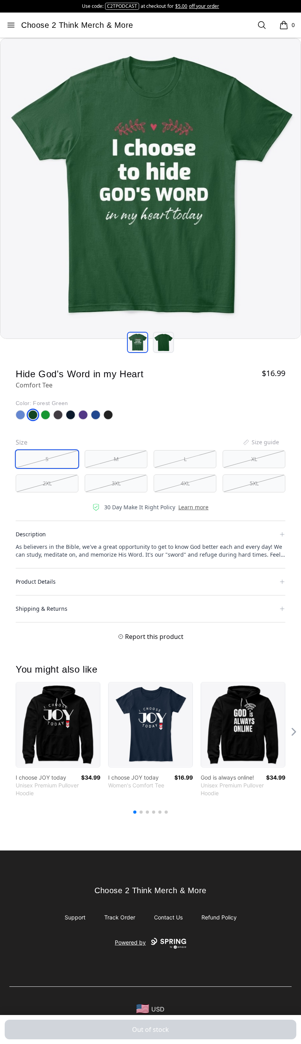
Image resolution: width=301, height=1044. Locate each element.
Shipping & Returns (41, 608)
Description (31, 534)
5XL (254, 483)
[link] (58, 724)
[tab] (137, 342)
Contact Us (168, 917)
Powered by (130, 942)
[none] (260, 442)
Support (75, 917)
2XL (47, 483)
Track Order (119, 917)
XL (254, 459)
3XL (116, 483)
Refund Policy (219, 917)
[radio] (47, 459)
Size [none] (21, 442)
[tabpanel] (150, 188)
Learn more (193, 507)
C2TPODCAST (122, 6)
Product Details (36, 581)
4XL (185, 483)
